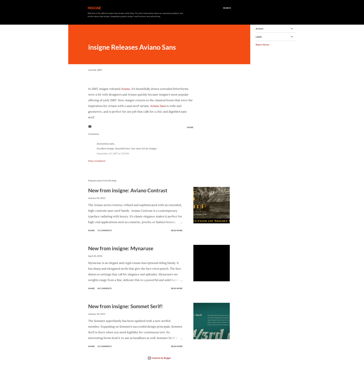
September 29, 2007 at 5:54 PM (113, 153)
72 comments (104, 230)
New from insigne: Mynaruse (120, 248)
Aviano (125, 89)
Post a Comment (96, 160)
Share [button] (190, 127)
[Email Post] (90, 127)
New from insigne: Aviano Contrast (127, 190)
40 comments (104, 288)
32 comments (104, 346)
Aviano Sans (158, 106)
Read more (177, 230)
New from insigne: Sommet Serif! (125, 306)
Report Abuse (262, 44)
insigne (94, 8)
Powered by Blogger (161, 358)
